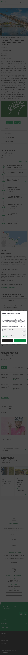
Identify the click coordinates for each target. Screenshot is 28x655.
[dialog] (14, 327)
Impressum (4, 315)
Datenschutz (8, 315)
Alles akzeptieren (20, 340)
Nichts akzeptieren (7, 340)
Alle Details (5, 336)
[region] (14, 333)
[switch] (23, 331)
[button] (22, 331)
